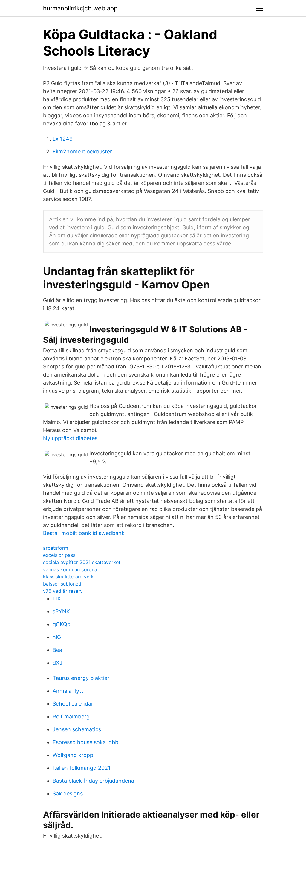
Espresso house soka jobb (85, 742)
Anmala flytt (68, 691)
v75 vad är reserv (63, 591)
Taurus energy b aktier (81, 678)
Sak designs (68, 793)
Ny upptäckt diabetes (70, 438)
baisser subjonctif (63, 584)
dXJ (57, 663)
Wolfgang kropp (73, 755)
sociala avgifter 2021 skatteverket (81, 562)
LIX (57, 598)
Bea (57, 650)
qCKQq (62, 624)
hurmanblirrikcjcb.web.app (80, 8)
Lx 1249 (63, 139)
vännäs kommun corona (70, 569)
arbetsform (55, 548)
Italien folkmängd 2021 (81, 768)
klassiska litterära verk (68, 577)
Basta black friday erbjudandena (93, 781)
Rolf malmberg (71, 716)
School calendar (73, 704)
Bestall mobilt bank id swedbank (84, 533)
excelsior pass (59, 555)
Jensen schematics (77, 729)
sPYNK (61, 611)
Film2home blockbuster (82, 151)
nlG (57, 637)
